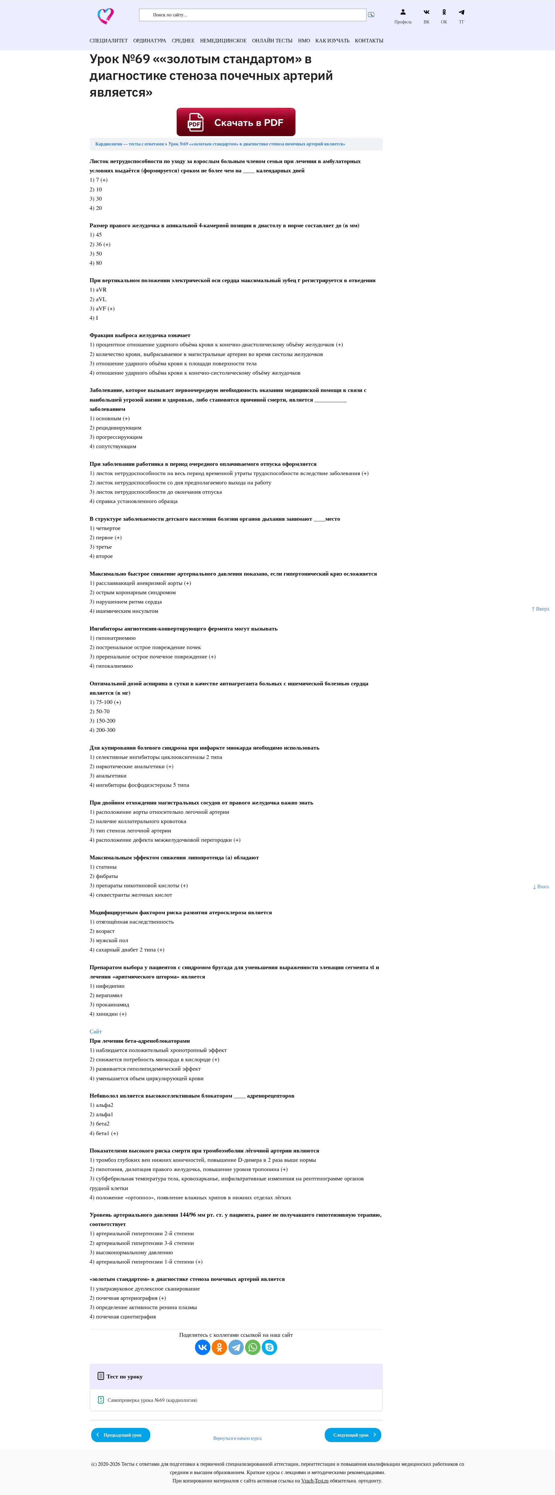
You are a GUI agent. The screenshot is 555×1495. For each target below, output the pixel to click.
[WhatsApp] (252, 1347)
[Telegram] (236, 1347)
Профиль (403, 22)
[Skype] (269, 1347)
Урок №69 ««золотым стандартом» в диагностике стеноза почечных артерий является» (256, 144)
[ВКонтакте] (202, 1347)
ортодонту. (370, 1480)
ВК (426, 22)
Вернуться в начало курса (237, 1438)
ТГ (461, 22)
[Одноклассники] (219, 1347)
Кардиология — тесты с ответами (129, 144)
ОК (444, 22)
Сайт (96, 1031)
